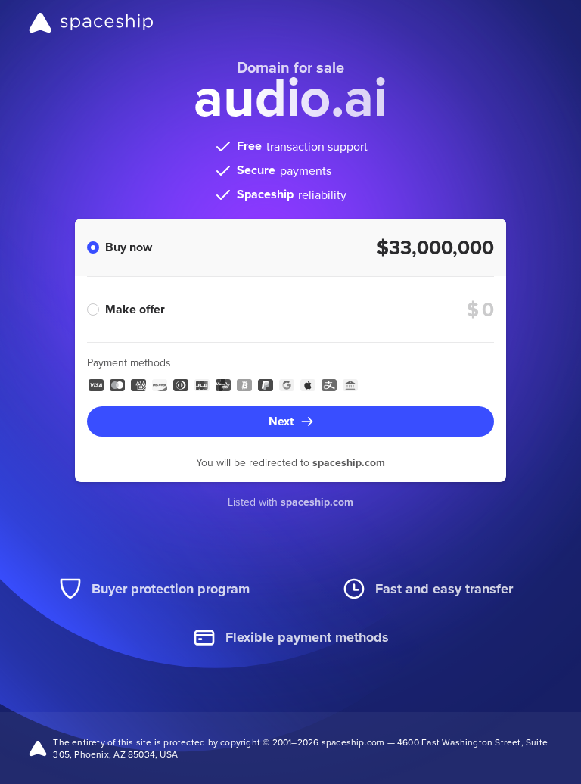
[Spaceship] (91, 22)
